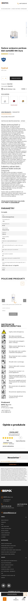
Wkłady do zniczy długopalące (8, 552)
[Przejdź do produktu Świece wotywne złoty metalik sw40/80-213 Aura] (23, 100)
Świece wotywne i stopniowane (19, 8)
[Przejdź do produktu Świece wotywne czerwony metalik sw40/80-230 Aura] (14, 100)
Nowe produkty (5, 520)
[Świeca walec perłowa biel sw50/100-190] (13, 293)
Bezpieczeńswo (4, 530)
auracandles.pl (14, 202)
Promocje (3, 522)
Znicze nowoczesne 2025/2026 (8, 554)
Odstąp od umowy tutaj (6, 569)
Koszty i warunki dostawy (7, 564)
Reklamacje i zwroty (6, 567)
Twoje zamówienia (5, 532)
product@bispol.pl (6, 412)
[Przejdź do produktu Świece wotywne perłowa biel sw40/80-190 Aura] (5, 100)
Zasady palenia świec (6, 528)
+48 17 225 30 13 (5, 410)
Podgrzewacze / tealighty (7, 547)
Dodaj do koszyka (16, 78)
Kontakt (3, 577)
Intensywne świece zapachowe (8, 545)
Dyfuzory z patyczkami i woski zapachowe (11, 549)
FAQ (2, 573)
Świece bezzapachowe (6, 543)
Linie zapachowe (5, 526)
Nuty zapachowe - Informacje (8, 571)
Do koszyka (13, 314)
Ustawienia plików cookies (7, 575)
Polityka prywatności (6, 562)
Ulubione (3, 537)
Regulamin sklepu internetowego (9, 560)
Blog (2, 524)
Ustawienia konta (5, 534)
